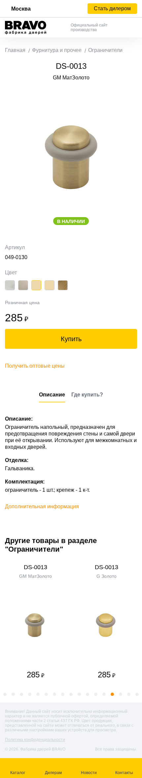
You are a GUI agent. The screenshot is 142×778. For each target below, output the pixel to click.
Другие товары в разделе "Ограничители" (51, 544)
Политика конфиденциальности (35, 739)
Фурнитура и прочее (57, 50)
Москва (21, 9)
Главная (15, 50)
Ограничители (105, 50)
